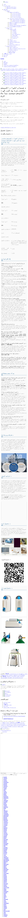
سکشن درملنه (13, 23)
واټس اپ (4, 731)
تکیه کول (14, 35)
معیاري (14, 31)
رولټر (11, 39)
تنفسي (8, 10)
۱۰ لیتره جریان (16, 17)
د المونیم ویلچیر (7, 723)
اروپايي (14, 38)
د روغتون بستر (13, 47)
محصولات (5, 9)
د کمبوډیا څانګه (11, 8)
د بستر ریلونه (13, 49)
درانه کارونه (16, 34)
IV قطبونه (12, 52)
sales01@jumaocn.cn (8, 718)
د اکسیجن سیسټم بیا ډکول (16, 18)
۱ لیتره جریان (16, 13)
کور (4, 4)
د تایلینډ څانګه (11, 6)
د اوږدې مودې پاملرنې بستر (17, 48)
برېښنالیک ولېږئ (6, 730)
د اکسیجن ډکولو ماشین (18, 19)
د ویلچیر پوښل (4, 727)
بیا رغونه (9, 27)
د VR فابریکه (7, 53)
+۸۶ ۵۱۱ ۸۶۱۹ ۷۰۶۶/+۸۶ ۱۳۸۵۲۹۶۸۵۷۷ (14, 716)
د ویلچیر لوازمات (14, 44)
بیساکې (11, 43)
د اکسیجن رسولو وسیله (18, 21)
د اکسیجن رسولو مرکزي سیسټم (17, 25)
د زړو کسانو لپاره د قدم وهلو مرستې (14, 724)
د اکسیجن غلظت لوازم (15, 26)
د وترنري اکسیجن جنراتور (9, 726)
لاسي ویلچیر (12, 29)
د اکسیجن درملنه (14, 12)
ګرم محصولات (13, 722)
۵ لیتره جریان (16, 16)
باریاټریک (15, 36)
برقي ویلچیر (13, 40)
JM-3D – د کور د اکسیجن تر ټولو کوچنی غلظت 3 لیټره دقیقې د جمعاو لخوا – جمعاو (14, 674)
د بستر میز (12, 51)
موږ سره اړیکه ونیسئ (9, 707)
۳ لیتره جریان (16, 14)
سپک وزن (14, 32)
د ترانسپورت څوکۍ (14, 42)
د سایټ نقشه (5, 722)
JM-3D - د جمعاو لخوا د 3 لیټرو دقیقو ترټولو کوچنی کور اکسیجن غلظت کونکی (12, 677)
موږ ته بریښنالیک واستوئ (8, 127)
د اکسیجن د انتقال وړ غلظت (17, 22)
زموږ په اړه (6, 5)
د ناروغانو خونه (11, 45)
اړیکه (5, 56)
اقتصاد (14, 30)
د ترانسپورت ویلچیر (19, 723)
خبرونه (5, 55)
